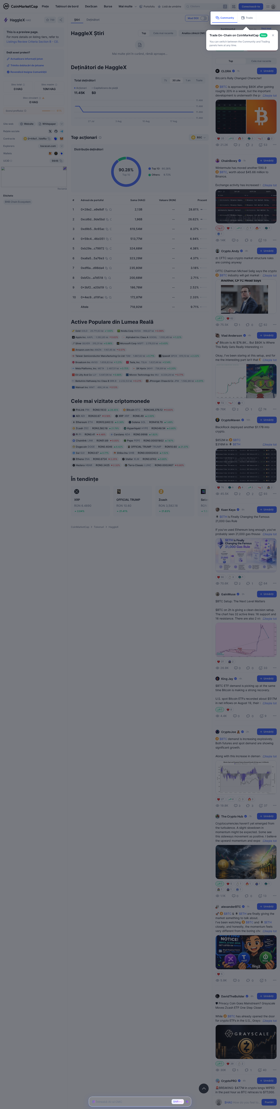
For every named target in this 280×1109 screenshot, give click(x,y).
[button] (273, 35)
